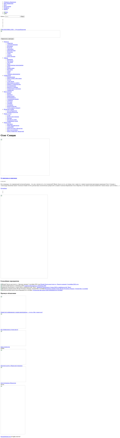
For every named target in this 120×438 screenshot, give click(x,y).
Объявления (7, 75)
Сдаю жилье (10, 81)
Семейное (10, 100)
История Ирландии (12, 112)
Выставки (10, 69)
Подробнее (4, 188)
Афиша (6, 58)
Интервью (10, 46)
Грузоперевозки (11, 85)
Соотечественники (12, 44)
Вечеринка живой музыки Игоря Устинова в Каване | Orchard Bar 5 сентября (66, 288)
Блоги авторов (11, 56)
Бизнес (9, 93)
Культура (9, 47)
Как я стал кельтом (12, 130)
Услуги (9, 80)
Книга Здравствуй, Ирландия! (15, 131)
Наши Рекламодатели (13, 125)
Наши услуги (7, 113)
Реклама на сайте (12, 119)
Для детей (10, 62)
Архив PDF (10, 127)
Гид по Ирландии (12, 110)
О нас (8, 115)
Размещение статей (12, 121)
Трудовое (9, 102)
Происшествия (11, 50)
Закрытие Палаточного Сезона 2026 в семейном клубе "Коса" (54, 287)
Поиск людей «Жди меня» (14, 78)
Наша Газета (7, 122)
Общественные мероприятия (15, 65)
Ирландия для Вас (9, 109)
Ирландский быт (12, 106)
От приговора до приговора (9, 178)
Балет (8, 63)
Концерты (10, 59)
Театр (8, 72)
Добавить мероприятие (13, 74)
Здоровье (9, 103)
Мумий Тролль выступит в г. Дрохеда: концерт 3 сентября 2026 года (59, 284)
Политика (10, 52)
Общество (10, 43)
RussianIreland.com (6, 436)
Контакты (10, 124)
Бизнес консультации (13, 116)
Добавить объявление (10, 2)
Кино (8, 66)
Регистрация (7, 6)
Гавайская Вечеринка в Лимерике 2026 (35, 285)
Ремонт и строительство (14, 84)
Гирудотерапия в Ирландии (8, 383)
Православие (10, 68)
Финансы (9, 94)
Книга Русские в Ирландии (15, 128)
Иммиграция (10, 96)
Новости (6, 41)
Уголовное (10, 105)
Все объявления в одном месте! (9, 329)
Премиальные (11, 77)
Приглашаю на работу (13, 83)
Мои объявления (8, 3)
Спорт (9, 53)
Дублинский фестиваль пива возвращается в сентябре (47, 290)
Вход (5, 5)
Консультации (8, 91)
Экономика (10, 49)
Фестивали (10, 60)
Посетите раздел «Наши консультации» (12, 365)
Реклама (9, 118)
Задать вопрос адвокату (13, 108)
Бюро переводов (5, 347)
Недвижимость (11, 97)
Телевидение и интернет (14, 88)
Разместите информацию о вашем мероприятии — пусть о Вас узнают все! (22, 312)
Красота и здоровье (12, 87)
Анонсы (9, 55)
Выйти (6, 9)
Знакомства (10, 90)
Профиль (6, 8)
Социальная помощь (13, 99)
